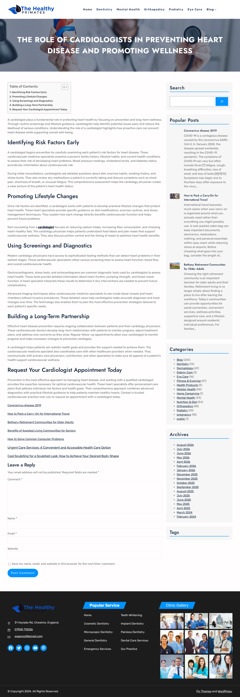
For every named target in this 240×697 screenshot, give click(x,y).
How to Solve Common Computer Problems (36, 439)
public (181, 419)
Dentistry (183, 364)
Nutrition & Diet (187, 402)
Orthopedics (185, 406)
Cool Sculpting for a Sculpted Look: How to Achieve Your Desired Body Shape (63, 456)
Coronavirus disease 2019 (24, 405)
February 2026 (186, 466)
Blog (180, 359)
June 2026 (184, 453)
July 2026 (183, 449)
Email (12, 533)
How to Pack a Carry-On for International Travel (39, 413)
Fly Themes (203, 691)
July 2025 (183, 495)
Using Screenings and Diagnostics (32, 100)
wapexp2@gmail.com (29, 636)
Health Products (187, 385)
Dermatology (185, 368)
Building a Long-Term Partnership (32, 105)
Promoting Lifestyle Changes (29, 96)
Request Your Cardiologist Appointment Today (39, 109)
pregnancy (184, 414)
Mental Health (186, 397)
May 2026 (183, 457)
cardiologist (46, 227)
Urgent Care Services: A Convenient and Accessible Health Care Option (59, 448)
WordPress (225, 691)
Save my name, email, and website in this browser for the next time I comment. (63, 563)
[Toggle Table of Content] (63, 87)
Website (13, 548)
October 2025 (186, 483)
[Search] (222, 101)
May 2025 (183, 504)
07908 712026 (24, 629)
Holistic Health (186, 389)
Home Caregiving (188, 393)
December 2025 (187, 474)
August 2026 (185, 445)
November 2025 (187, 478)
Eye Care (183, 376)
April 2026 (183, 461)
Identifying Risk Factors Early (29, 92)
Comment (15, 479)
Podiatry (182, 410)
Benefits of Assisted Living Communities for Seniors (42, 430)
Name (12, 518)
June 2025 (184, 499)
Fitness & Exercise (189, 381)
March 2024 (184, 512)
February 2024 (186, 516)
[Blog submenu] (215, 9)
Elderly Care (185, 372)
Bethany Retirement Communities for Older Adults (41, 422)
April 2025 (183, 508)
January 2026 (186, 470)
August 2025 (185, 491)
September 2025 (188, 487)
